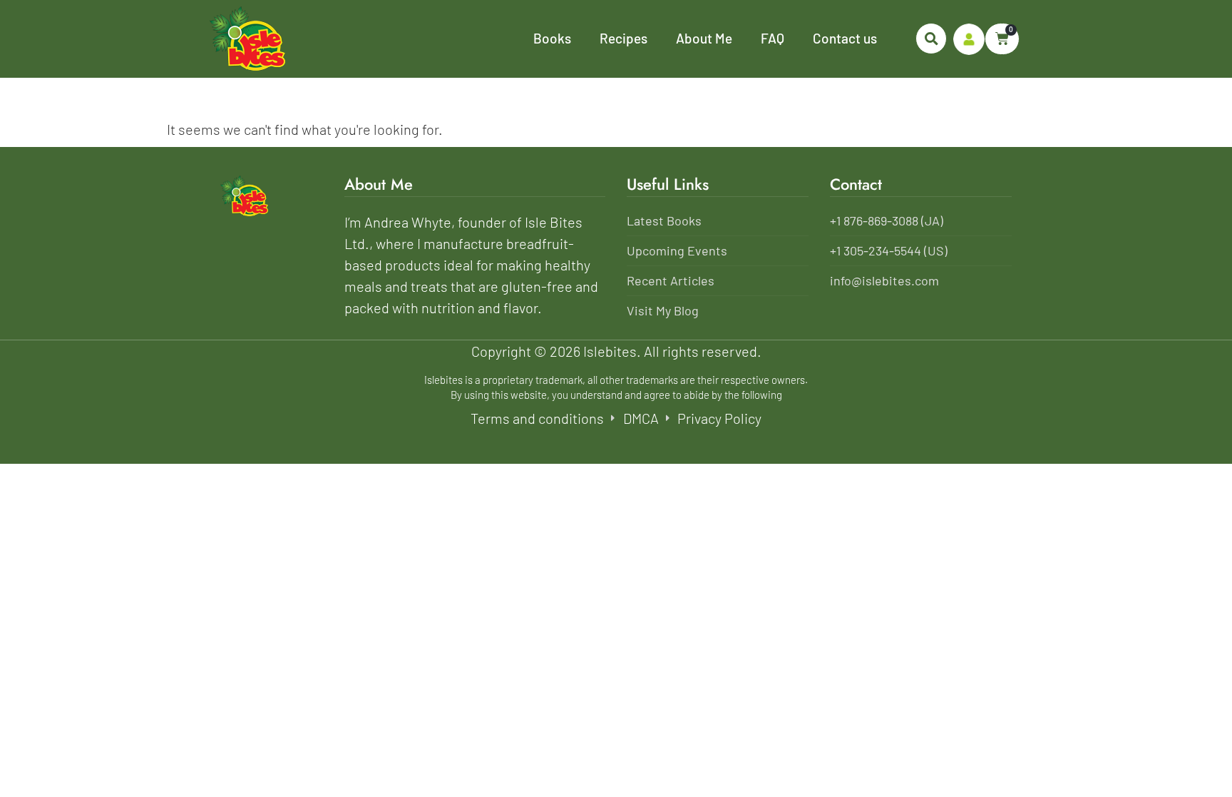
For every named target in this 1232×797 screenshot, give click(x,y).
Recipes (623, 38)
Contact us (845, 38)
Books (552, 38)
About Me (704, 38)
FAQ (772, 38)
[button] (931, 38)
